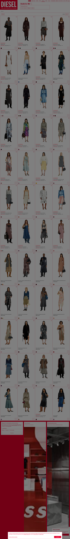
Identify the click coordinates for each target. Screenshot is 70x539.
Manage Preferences (27, 534)
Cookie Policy (41, 534)
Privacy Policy (36, 534)
